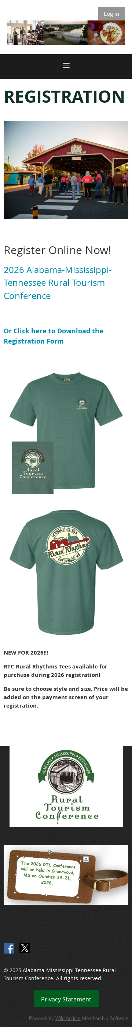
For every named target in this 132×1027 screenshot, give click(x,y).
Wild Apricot (68, 1018)
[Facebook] (9, 948)
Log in (111, 13)
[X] (24, 948)
